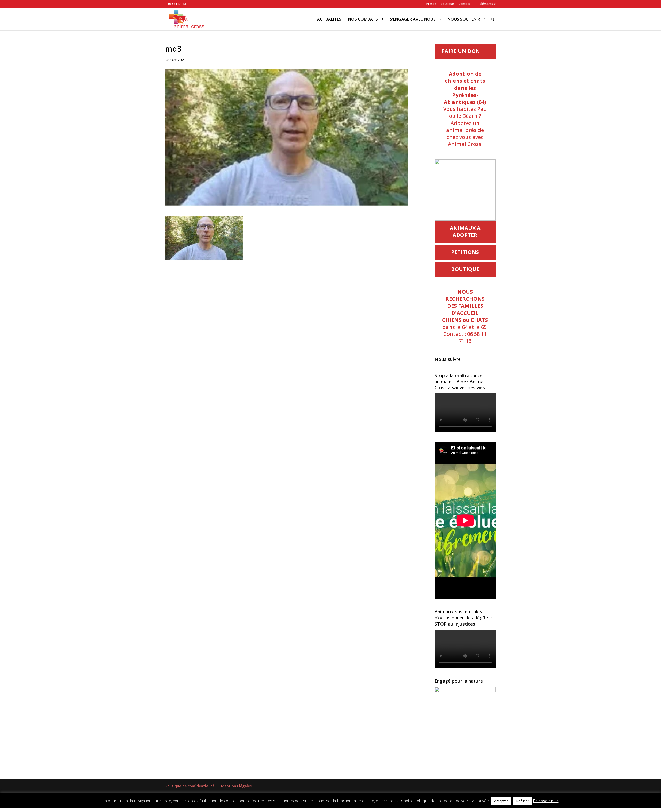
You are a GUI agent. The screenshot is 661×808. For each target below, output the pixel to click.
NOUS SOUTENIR (463, 19)
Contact (464, 4)
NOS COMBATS (363, 19)
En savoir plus (546, 800)
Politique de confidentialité (189, 785)
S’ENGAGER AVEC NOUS (413, 19)
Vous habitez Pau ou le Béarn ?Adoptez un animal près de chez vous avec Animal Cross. (465, 108)
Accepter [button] (501, 800)
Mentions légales (236, 785)
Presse (431, 4)
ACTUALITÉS (329, 19)
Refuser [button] (522, 800)
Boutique (447, 4)
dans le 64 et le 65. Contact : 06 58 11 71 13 (465, 316)
